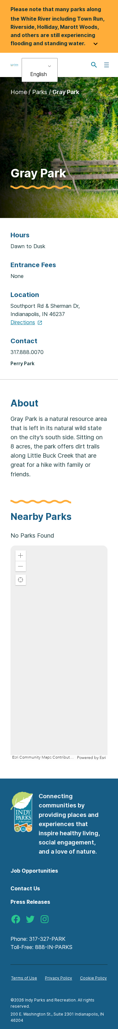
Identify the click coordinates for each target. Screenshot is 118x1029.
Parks (39, 92)
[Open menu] (106, 65)
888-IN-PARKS (53, 947)
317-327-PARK (47, 939)
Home (18, 92)
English (38, 74)
